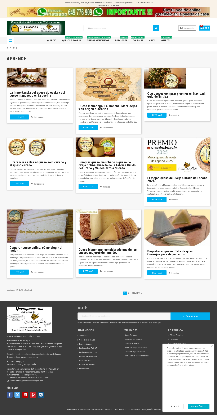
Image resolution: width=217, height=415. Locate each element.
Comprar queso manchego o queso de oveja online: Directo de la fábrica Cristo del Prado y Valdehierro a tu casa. (107, 165)
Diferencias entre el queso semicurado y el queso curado (38, 163)
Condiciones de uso (87, 340)
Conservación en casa (133, 339)
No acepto (175, 406)
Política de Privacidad (88, 356)
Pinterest (33, 395)
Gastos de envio (85, 361)
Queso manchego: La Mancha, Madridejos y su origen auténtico (108, 107)
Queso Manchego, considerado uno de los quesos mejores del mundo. (108, 251)
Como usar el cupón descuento (137, 356)
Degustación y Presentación (136, 348)
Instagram (41, 395)
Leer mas (19, 117)
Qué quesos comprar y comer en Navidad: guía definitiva (176, 95)
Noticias (174, 200)
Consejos (175, 115)
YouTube (25, 395)
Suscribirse (191, 316)
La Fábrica (174, 339)
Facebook (10, 395)
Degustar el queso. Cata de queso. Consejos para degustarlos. (171, 252)
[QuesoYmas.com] (36, 28)
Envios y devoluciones (88, 352)
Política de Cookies (86, 365)
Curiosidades (39, 117)
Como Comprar (131, 335)
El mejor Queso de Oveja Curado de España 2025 (177, 179)
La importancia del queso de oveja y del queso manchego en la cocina (37, 94)
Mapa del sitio (84, 369)
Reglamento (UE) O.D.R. (88, 348)
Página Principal (176, 335)
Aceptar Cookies (198, 406)
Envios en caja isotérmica (135, 352)
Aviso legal (83, 336)
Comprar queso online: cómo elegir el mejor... (36, 249)
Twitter (17, 395)
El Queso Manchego (178, 343)
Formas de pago (85, 344)
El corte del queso (132, 343)
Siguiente (136, 293)
